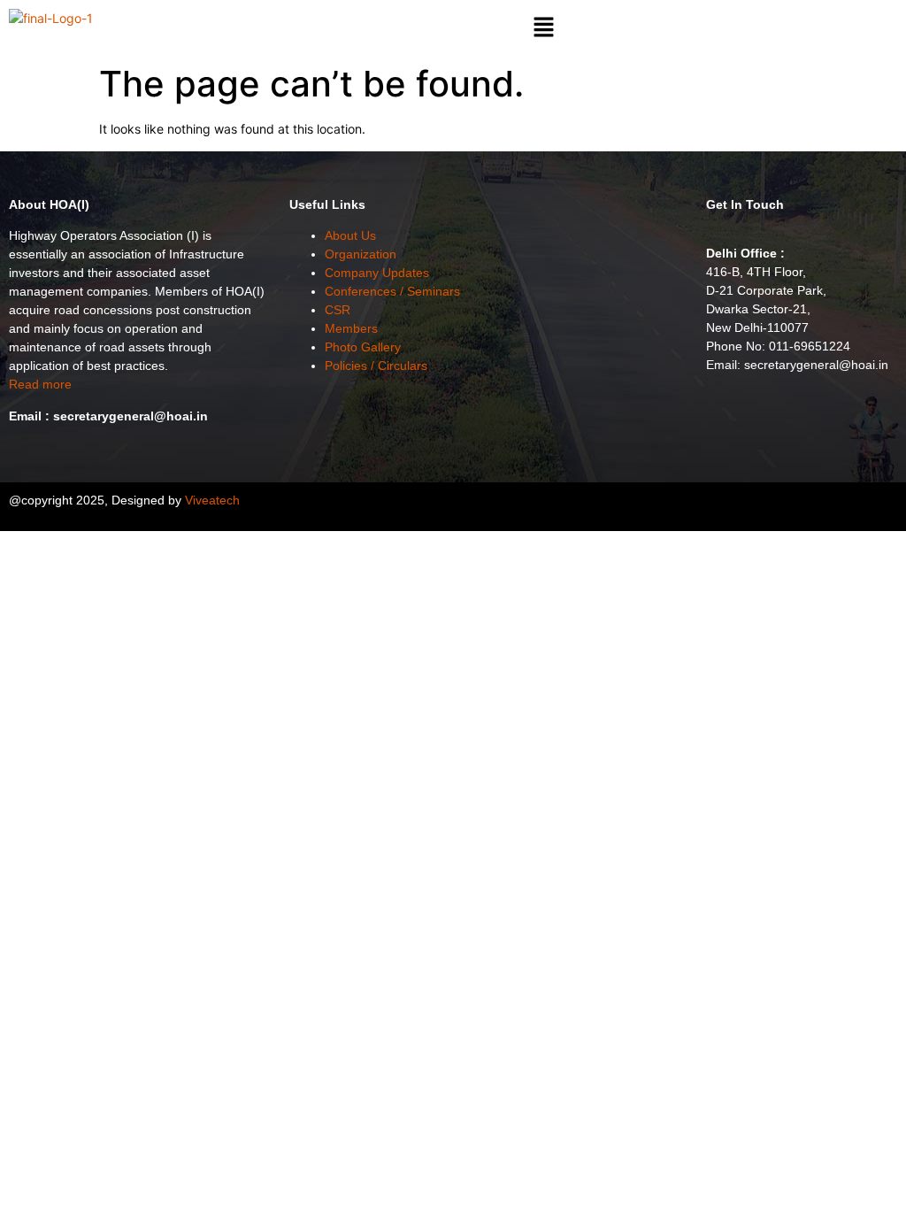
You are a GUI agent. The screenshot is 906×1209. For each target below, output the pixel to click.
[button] (543, 28)
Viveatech (212, 500)
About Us (350, 235)
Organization (360, 254)
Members (351, 328)
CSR (337, 310)
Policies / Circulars (376, 365)
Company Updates (377, 273)
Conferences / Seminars (392, 291)
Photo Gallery (363, 347)
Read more (40, 384)
